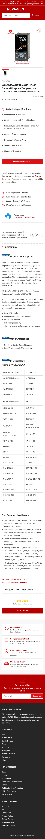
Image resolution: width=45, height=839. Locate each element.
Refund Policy (7, 819)
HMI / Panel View (9, 791)
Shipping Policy (8, 822)
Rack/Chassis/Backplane (12, 782)
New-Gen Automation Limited (25, 836)
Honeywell (6, 750)
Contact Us (6, 813)
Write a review (22, 611)
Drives (4, 775)
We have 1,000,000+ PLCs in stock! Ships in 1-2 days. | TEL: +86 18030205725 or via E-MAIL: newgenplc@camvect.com (22, 3)
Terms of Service (8, 825)
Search (38, 15)
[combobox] (22, 15)
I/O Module (6, 778)
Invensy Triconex (8, 754)
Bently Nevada (7, 741)
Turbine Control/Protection (12, 788)
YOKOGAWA (6, 81)
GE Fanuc (5, 747)
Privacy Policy (7, 816)
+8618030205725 (29, 218)
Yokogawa (6, 757)
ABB (3, 735)
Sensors (5, 785)
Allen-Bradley (7, 738)
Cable (4, 772)
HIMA (4, 760)
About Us (5, 806)
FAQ (3, 810)
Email (20, 218)
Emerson (5, 744)
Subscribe (37, 696)
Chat (15, 218)
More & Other (7, 794)
